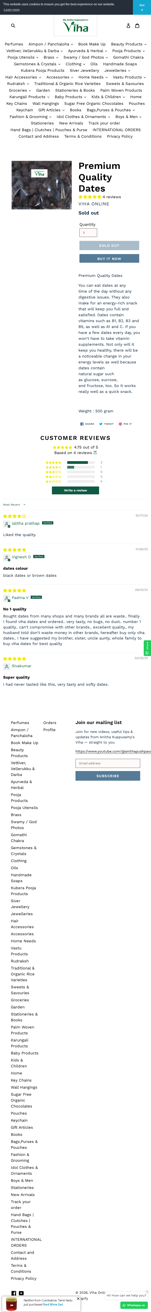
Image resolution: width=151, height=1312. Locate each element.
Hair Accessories (22, 77)
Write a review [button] (75, 490)
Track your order (104, 123)
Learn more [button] (12, 9)
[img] (14, 516)
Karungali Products (28, 96)
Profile (49, 729)
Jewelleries (116, 70)
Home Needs (91, 77)
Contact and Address (38, 136)
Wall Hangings (45, 103)
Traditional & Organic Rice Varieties (67, 83)
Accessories (58, 77)
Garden (43, 90)
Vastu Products (128, 77)
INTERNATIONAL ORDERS (117, 129)
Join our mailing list (99, 722)
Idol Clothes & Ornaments (82, 116)
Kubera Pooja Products (42, 70)
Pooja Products (127, 50)
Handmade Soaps (120, 64)
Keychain (24, 110)
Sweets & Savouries (125, 83)
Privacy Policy (120, 136)
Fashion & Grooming (29, 116)
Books (75, 110)
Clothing (74, 64)
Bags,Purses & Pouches (109, 110)
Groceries (19, 90)
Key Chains (16, 103)
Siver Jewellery (84, 70)
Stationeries (42, 123)
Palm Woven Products (121, 90)
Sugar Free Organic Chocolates (93, 103)
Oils (94, 64)
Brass (50, 57)
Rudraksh (16, 83)
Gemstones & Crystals (36, 64)
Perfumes (14, 44)
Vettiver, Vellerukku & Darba (33, 50)
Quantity (87, 224)
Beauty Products (127, 44)
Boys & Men (127, 116)
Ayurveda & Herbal (86, 50)
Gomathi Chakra (128, 57)
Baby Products (69, 96)
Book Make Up (92, 44)
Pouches (137, 103)
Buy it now (109, 259)
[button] (90, 196)
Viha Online (99, 1292)
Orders (49, 722)
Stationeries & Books (75, 90)
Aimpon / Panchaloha (50, 44)
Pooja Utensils (21, 57)
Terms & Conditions (83, 136)
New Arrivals (71, 123)
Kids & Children (106, 96)
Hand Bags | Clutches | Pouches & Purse (48, 129)
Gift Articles (50, 110)
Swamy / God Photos (84, 57)
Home (136, 96)
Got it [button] (142, 7)
